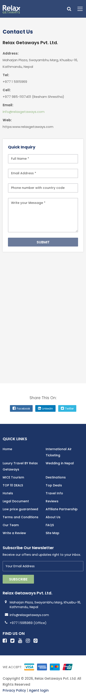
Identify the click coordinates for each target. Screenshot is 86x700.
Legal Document (16, 501)
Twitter (69, 408)
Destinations (56, 477)
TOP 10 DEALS (13, 485)
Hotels (8, 493)
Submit (43, 242)
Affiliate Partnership (62, 509)
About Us (53, 517)
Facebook (23, 408)
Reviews (52, 501)
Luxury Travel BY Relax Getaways (20, 466)
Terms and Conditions (20, 517)
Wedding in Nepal (60, 463)
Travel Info (54, 493)
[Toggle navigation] (78, 9)
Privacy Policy (14, 690)
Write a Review (14, 533)
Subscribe (18, 579)
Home (7, 449)
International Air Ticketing (59, 452)
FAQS (50, 525)
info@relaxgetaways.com (24, 111)
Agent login (39, 690)
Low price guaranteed (20, 509)
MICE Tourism (13, 477)
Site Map (52, 533)
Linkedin (47, 408)
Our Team (11, 525)
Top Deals (54, 485)
